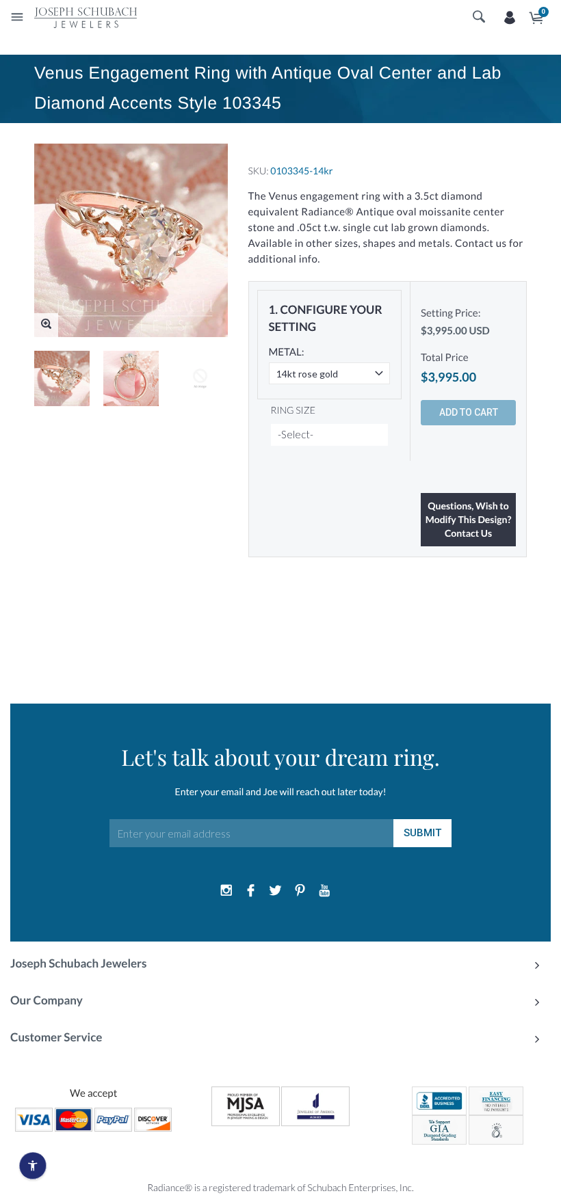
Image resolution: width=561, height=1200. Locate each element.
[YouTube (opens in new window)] (324, 891)
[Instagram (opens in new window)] (226, 891)
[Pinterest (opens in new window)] (299, 891)
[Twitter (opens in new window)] (276, 891)
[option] (62, 378)
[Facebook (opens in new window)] (251, 891)
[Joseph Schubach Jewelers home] (85, 17)
